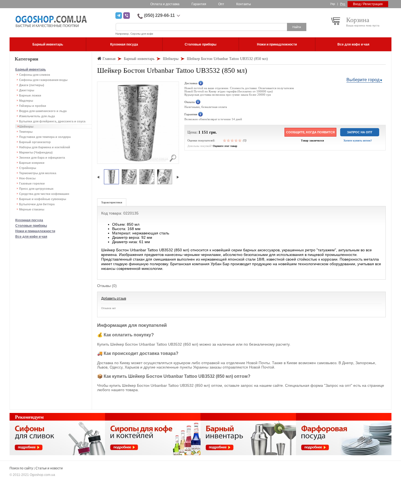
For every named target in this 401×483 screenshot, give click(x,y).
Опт (221, 4)
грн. (213, 132)
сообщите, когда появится (310, 132)
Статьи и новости (49, 468)
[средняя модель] (232, 140)
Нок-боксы (27, 178)
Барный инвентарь (30, 69)
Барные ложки (30, 95)
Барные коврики (31, 162)
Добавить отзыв (113, 298)
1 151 (203, 132)
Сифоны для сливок (34, 74)
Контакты (243, 4)
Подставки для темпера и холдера (45, 136)
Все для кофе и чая (31, 237)
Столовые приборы (31, 226)
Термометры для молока (37, 173)
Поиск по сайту (21, 468)
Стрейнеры (27, 168)
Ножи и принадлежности (35, 231)
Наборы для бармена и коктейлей (44, 147)
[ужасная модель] (225, 140)
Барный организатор (35, 142)
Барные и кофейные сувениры (42, 199)
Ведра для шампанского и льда (43, 111)
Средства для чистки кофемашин (44, 193)
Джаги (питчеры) (31, 85)
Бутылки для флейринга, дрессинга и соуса (52, 121)
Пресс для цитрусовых (36, 188)
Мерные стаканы (31, 209)
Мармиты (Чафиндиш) (36, 152)
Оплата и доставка (164, 4)
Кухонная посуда (29, 220)
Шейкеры (26, 126)
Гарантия (198, 4)
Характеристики (111, 202)
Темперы (25, 131)
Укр (332, 3)
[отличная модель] (240, 140)
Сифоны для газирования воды (43, 79)
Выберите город (362, 79)
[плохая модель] (229, 140)
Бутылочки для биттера (37, 204)
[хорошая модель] (236, 140)
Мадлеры (26, 100)
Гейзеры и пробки (32, 105)
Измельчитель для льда (37, 116)
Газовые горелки (32, 183)
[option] (111, 177)
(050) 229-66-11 (159, 15)
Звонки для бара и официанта (42, 157)
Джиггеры (26, 90)
